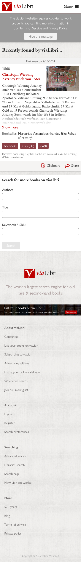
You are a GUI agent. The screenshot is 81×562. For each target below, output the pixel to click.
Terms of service (15, 524)
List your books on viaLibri (21, 345)
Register (9, 422)
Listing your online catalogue (22, 372)
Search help (11, 473)
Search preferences (16, 431)
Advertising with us (16, 363)
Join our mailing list (16, 389)
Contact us (11, 336)
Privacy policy (12, 533)
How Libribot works (17, 482)
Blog (7, 515)
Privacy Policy (58, 28)
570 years (10, 506)
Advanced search (15, 455)
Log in (8, 413)
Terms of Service (30, 28)
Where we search (15, 380)
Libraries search (14, 464)
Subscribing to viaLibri (18, 354)
